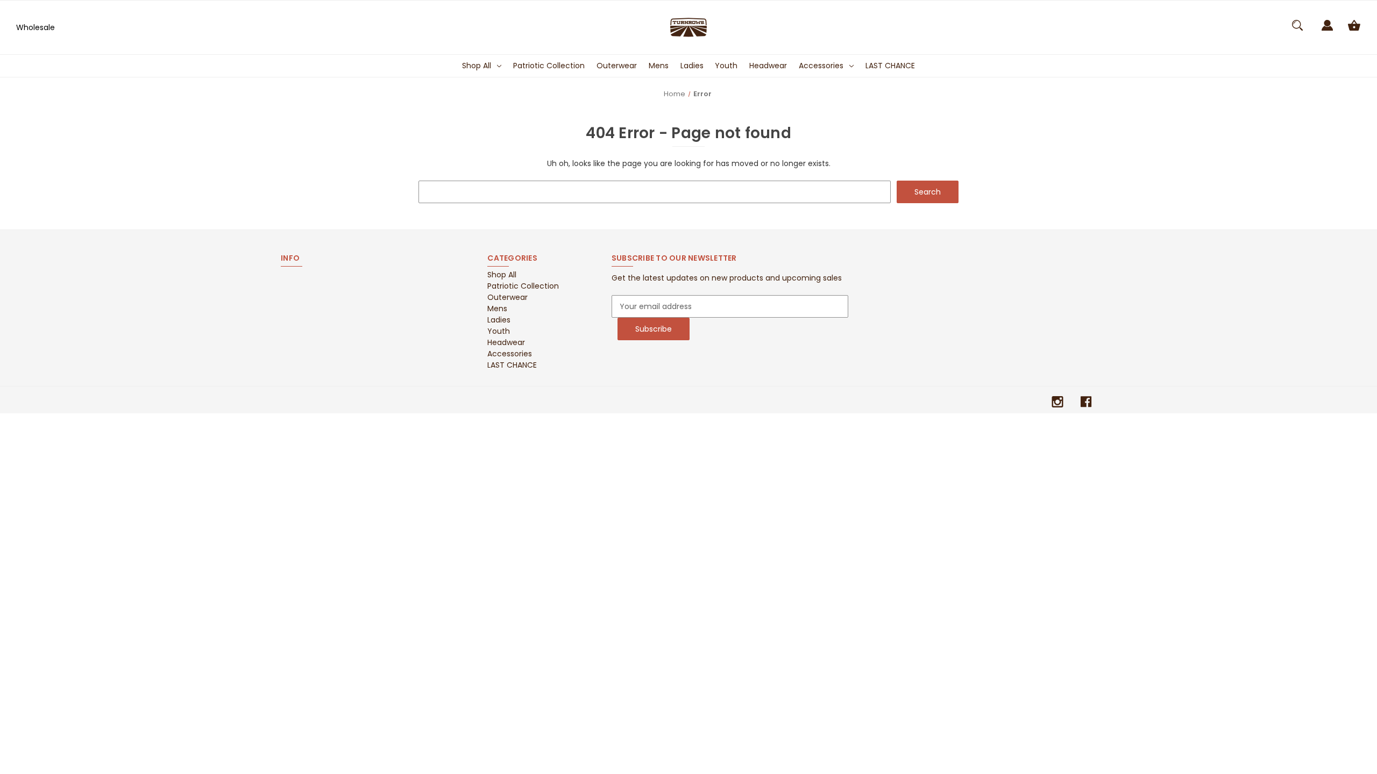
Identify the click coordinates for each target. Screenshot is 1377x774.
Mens (659, 65)
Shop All (476, 65)
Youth (726, 65)
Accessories (821, 65)
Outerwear (617, 65)
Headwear (768, 65)
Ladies (692, 65)
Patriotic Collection (549, 65)
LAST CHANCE (890, 65)
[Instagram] (1057, 401)
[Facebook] (1086, 401)
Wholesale (35, 27)
